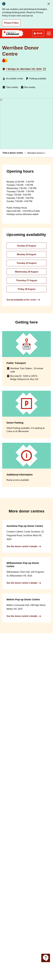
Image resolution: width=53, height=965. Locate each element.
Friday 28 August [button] (26, 289)
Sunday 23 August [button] (26, 246)
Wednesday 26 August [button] (26, 272)
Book (39, 33)
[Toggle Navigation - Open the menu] (49, 33)
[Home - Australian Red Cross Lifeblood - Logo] (12, 33)
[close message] (49, 3)
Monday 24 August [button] (26, 254)
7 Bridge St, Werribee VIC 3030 (24, 69)
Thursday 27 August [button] (26, 280)
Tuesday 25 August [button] (26, 263)
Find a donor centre (13, 153)
